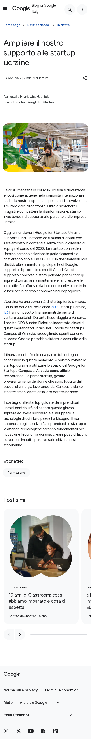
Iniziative (63, 25)
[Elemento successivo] (20, 634)
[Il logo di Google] (12, 674)
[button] (85, 78)
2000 (55, 307)
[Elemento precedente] (9, 634)
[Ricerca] (69, 9)
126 (6, 312)
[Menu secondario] (82, 9)
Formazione (16, 473)
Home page (12, 25)
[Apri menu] (5, 8)
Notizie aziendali (38, 25)
